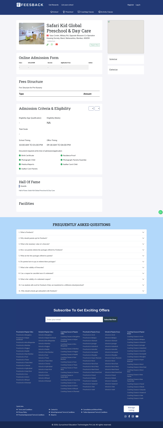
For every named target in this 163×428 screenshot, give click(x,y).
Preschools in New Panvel (91, 369)
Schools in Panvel (110, 375)
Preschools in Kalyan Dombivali (22, 338)
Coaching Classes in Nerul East (136, 367)
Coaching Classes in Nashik (69, 354)
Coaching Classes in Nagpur (69, 352)
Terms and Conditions (25, 409)
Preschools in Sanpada (90, 381)
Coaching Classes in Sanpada (136, 390)
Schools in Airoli (110, 335)
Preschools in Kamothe (90, 349)
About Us (53, 415)
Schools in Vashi (110, 389)
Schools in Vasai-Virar (45, 369)
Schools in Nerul (110, 361)
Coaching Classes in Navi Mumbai (68, 358)
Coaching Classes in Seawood (136, 392)
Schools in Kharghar (111, 355)
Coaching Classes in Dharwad (70, 391)
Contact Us (54, 409)
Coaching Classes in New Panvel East (135, 380)
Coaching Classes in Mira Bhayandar (68, 345)
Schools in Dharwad (44, 381)
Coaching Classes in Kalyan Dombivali (69, 340)
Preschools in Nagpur (23, 348)
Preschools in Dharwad (23, 383)
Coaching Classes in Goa (68, 383)
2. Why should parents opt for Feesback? (33, 238)
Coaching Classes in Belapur (136, 339)
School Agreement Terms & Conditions (63, 412)
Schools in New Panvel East (113, 372)
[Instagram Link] (133, 416)
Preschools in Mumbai (23, 345)
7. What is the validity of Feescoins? (31, 267)
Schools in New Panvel (112, 369)
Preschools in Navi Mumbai (24, 354)
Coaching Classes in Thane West (69, 368)
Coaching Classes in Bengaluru (70, 337)
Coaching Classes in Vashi (135, 398)
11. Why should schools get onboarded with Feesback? (38, 291)
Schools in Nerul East (111, 364)
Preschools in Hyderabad (24, 368)
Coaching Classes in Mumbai (70, 349)
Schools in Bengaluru (45, 335)
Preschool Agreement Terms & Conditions (31, 415)
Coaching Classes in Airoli (135, 337)
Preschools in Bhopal (23, 380)
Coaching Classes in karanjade (136, 354)
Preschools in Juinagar (90, 343)
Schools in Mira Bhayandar (46, 341)
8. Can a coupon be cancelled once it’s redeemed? (36, 273)
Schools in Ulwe (110, 387)
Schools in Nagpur (44, 346)
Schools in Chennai (44, 364)
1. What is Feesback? (26, 232)
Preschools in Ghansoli (90, 341)
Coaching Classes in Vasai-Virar (70, 380)
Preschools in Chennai (23, 365)
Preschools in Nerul (89, 361)
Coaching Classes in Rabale (135, 387)
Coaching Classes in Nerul (135, 364)
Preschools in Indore (22, 377)
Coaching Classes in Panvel (135, 384)
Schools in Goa (43, 372)
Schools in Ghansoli (111, 341)
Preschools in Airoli (89, 335)
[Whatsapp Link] (126, 416)
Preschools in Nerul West (90, 366)
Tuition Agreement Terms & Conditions (95, 412)
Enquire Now (95, 45)
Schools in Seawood (111, 384)
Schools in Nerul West (112, 366)
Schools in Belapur (111, 338)
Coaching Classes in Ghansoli (136, 342)
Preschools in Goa (22, 374)
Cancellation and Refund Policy (92, 409)
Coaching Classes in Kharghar (136, 357)
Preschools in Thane (22, 360)
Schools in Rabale (110, 378)
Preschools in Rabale (89, 378)
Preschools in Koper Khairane (92, 358)
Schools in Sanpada (111, 381)
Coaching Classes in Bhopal (69, 389)
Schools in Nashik (43, 349)
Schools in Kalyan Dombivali (47, 338)
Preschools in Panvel (89, 375)
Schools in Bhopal (44, 378)
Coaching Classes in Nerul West (135, 371)
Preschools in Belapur (90, 338)
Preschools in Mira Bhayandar (25, 342)
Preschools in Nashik (22, 351)
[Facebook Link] (129, 416)
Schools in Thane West (45, 361)
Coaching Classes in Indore (69, 386)
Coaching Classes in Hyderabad (67, 376)
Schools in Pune (43, 355)
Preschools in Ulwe (89, 387)
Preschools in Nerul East (90, 364)
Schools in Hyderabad (45, 366)
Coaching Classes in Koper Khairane (135, 360)
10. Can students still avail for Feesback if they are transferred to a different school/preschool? (51, 285)
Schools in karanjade (111, 352)
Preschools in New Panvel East (92, 372)
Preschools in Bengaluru (23, 335)
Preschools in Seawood (90, 384)
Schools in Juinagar (111, 343)
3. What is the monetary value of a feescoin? (34, 244)
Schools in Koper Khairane (113, 358)
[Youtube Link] (137, 416)
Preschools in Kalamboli (90, 346)
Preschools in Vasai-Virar (24, 371)
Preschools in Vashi (89, 389)
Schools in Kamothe (111, 349)
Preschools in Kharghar (90, 355)
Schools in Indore (43, 375)
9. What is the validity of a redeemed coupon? (35, 279)
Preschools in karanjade (90, 352)
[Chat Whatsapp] (160, 212)
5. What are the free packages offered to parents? (36, 256)
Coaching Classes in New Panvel (135, 375)
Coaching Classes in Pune (69, 362)
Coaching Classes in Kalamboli (136, 348)
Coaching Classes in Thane (69, 365)
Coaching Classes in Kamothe (136, 351)
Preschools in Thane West (24, 363)
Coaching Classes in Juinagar (136, 345)
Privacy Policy (22, 412)
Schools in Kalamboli (111, 346)
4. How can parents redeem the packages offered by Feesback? (41, 250)
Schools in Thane (43, 358)
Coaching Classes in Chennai (70, 372)
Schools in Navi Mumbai (45, 352)
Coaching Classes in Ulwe (135, 395)
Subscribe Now (110, 319)
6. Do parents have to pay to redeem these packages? (37, 262)
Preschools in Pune (22, 357)
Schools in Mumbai (44, 343)
